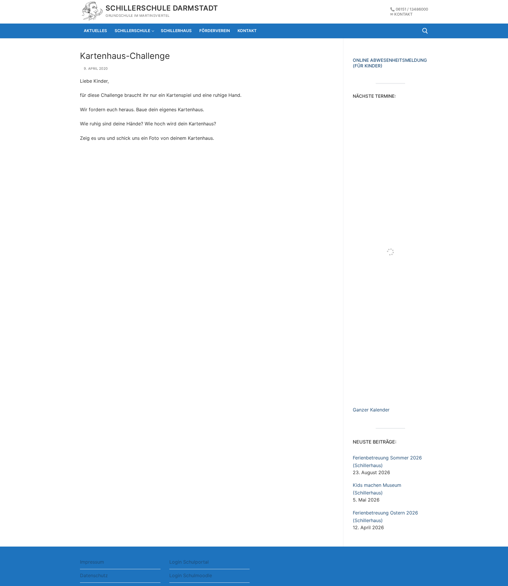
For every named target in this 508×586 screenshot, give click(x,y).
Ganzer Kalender (371, 410)
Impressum (92, 562)
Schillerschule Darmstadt (162, 8)
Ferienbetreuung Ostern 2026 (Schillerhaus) (385, 516)
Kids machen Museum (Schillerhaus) (377, 489)
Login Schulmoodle (190, 575)
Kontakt (403, 14)
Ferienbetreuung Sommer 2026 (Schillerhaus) (387, 461)
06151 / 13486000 (412, 9)
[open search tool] (425, 31)
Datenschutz (94, 575)
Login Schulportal (189, 562)
